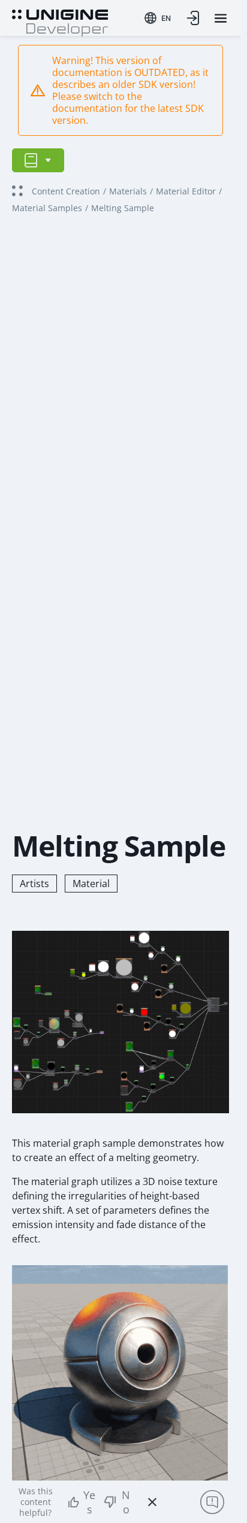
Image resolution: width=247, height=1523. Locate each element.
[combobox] (157, 18)
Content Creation (66, 191)
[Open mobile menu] (220, 18)
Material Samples (47, 208)
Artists (34, 883)
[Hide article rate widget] (152, 1502)
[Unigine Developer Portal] (60, 21)
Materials (128, 191)
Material (91, 883)
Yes (89, 1502)
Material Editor (186, 191)
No (126, 1502)
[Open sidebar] (38, 160)
